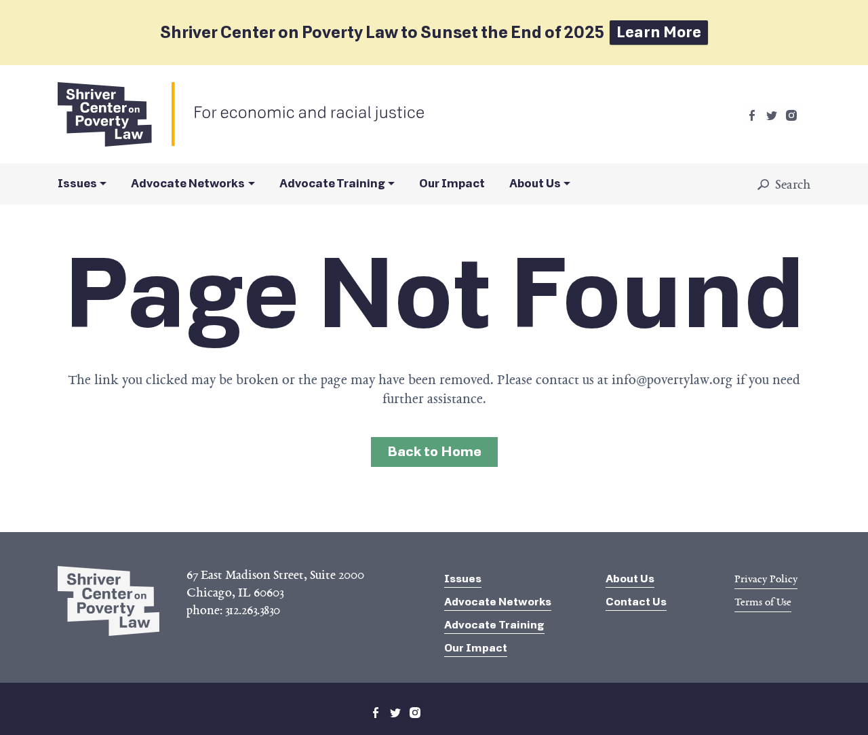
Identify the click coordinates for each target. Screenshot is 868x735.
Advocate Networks (188, 183)
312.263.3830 (252, 610)
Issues (77, 183)
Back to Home (434, 451)
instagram (791, 115)
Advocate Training (332, 183)
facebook (752, 115)
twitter (771, 115)
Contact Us (636, 601)
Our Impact (452, 183)
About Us (535, 183)
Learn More (658, 32)
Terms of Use (762, 602)
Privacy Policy (765, 578)
